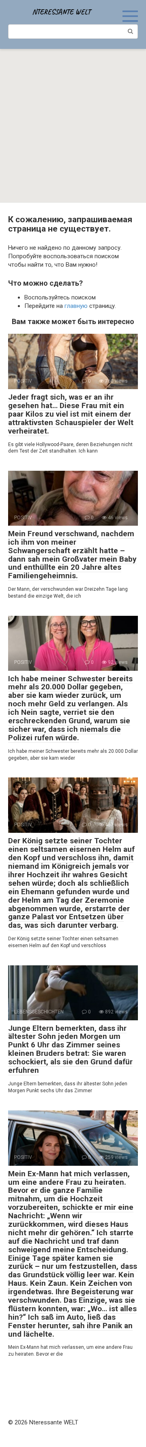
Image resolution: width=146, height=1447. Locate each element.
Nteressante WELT (61, 11)
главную (76, 306)
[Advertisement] (73, 125)
